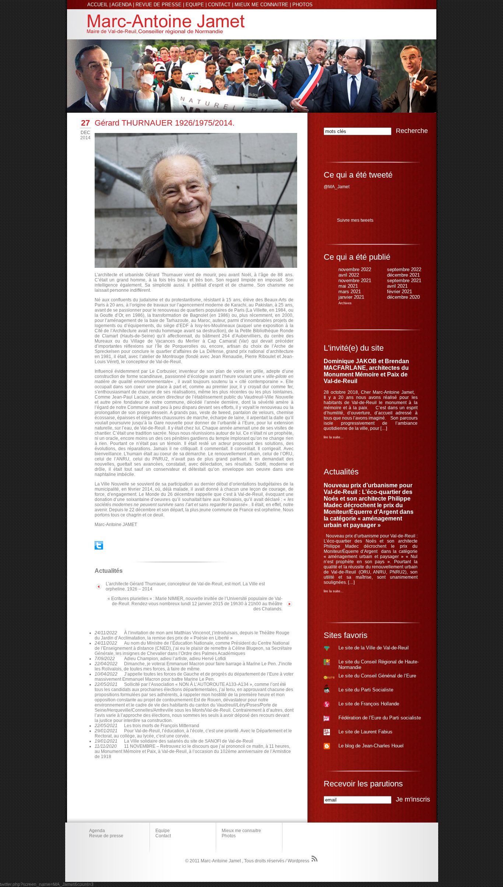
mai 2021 (348, 286)
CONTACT (219, 4)
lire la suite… (334, 437)
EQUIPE (195, 4)
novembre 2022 (354, 269)
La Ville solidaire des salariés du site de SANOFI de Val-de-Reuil (188, 741)
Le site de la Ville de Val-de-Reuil (373, 648)
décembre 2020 (403, 297)
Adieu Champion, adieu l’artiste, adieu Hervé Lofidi (175, 658)
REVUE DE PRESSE (159, 4)
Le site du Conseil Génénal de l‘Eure (377, 676)
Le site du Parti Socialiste (365, 690)
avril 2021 (397, 286)
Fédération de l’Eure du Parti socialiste (379, 718)
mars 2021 (349, 291)
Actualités (341, 471)
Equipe (162, 830)
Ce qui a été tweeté (358, 174)
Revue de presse (106, 835)
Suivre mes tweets (355, 220)
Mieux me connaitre (241, 830)
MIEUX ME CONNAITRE (261, 4)
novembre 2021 (354, 280)
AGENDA (121, 4)
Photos (229, 835)
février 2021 (399, 291)
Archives (345, 303)
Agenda (97, 830)
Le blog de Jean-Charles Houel (371, 745)
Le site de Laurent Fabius (365, 732)
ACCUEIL (97, 4)
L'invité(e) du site (354, 348)
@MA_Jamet (336, 186)
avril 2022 (348, 275)
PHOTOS (302, 4)
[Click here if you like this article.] (99, 548)
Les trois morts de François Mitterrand (161, 725)
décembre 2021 (403, 275)
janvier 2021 (351, 297)
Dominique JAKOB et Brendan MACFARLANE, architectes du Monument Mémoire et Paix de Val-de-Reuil (366, 371)
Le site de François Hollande (368, 704)
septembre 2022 (404, 269)
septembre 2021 (404, 280)
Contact (163, 835)
